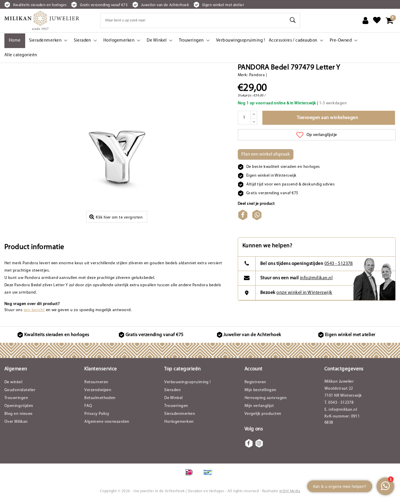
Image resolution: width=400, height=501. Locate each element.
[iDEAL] (191, 475)
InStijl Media (289, 491)
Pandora (257, 75)
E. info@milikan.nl (340, 410)
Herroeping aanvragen (266, 398)
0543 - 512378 (338, 263)
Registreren (255, 382)
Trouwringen (16, 398)
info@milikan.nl (316, 278)
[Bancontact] (209, 475)
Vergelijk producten (263, 414)
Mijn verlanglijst (259, 406)
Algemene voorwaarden (106, 422)
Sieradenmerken (179, 414)
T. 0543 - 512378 (339, 403)
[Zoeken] (293, 20)
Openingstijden (18, 406)
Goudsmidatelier (19, 390)
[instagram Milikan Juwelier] (259, 443)
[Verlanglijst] (377, 20)
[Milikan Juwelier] (41, 20)
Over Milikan (16, 422)
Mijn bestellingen (260, 390)
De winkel (13, 382)
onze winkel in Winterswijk (304, 292)
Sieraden (172, 390)
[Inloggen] (365, 20)
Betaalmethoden (100, 398)
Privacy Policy (97, 414)
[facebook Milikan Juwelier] (249, 443)
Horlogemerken (179, 422)
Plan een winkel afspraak (265, 154)
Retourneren (96, 382)
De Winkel (173, 398)
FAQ (88, 406)
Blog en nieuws (18, 414)
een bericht (34, 310)
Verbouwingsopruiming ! (187, 382)
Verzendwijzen (97, 390)
